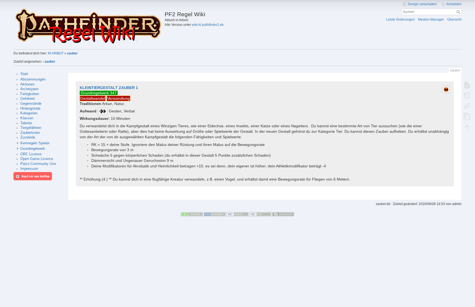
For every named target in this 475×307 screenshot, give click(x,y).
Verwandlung (118, 98)
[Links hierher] (467, 106)
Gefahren (27, 99)
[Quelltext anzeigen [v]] (467, 85)
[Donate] (192, 214)
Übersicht (454, 19)
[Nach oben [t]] (467, 126)
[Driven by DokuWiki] (283, 214)
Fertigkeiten (29, 94)
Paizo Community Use (38, 164)
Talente (26, 123)
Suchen (459, 12)
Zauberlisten (30, 133)
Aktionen (27, 84)
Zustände (27, 137)
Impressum (29, 169)
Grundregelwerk (32, 149)
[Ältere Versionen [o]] (467, 95)
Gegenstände (31, 104)
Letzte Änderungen (400, 19)
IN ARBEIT (55, 53)
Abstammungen (32, 79)
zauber (72, 53)
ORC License (31, 154)
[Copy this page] (467, 116)
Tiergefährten (30, 128)
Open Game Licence (36, 159)
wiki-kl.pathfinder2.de (208, 25)
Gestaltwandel (92, 98)
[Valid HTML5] (237, 214)
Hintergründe (30, 108)
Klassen (26, 118)
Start (24, 74)
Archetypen (29, 89)
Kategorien (28, 113)
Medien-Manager (431, 19)
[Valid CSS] (260, 214)
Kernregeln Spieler (34, 143)
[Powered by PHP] (215, 214)
